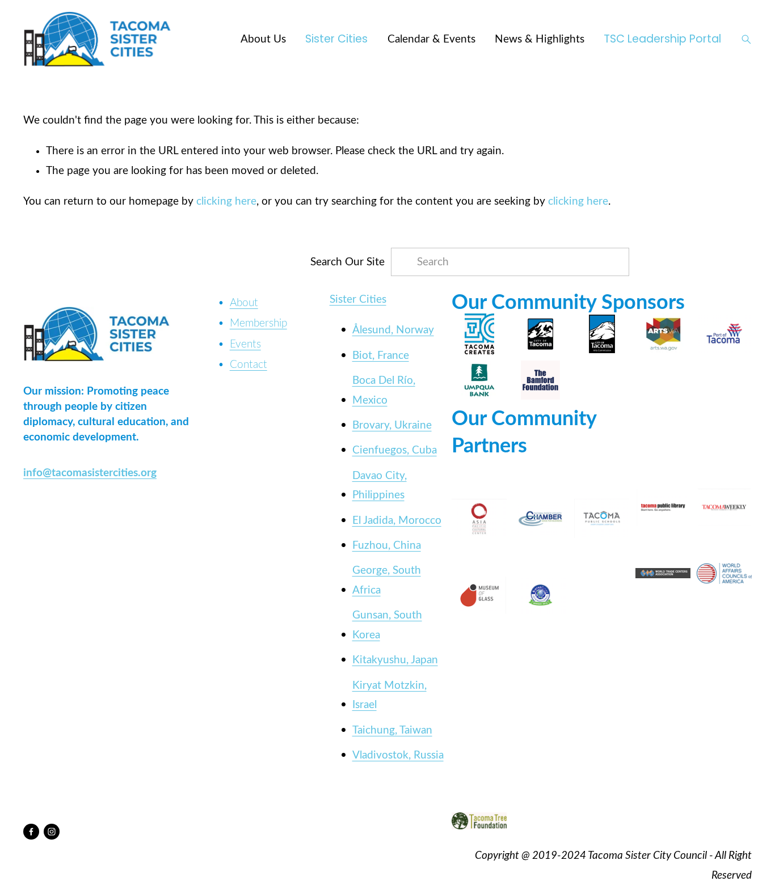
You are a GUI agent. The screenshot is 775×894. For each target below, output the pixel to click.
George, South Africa (386, 580)
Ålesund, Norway (393, 330)
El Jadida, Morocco (396, 520)
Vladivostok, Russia (398, 755)
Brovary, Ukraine (392, 425)
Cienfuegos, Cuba (394, 450)
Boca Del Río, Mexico (383, 390)
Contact (248, 364)
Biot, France (380, 355)
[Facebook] (31, 832)
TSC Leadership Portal (662, 38)
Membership (258, 323)
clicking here (226, 201)
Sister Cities (336, 38)
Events (245, 344)
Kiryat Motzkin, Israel (389, 695)
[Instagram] (52, 832)
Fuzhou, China (386, 545)
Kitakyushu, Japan (395, 660)
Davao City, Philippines (379, 485)
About (244, 302)
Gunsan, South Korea (387, 625)
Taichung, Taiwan (392, 730)
